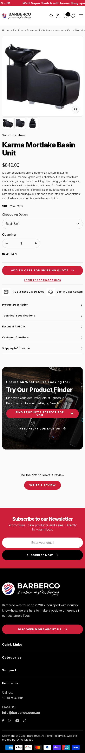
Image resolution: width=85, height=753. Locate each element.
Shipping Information (16, 348)
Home (5, 30)
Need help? (10, 254)
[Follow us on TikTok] (24, 720)
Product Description (15, 304)
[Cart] (65, 16)
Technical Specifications (18, 315)
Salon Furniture (13, 135)
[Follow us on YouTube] (17, 720)
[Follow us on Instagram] (9, 720)
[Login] (58, 16)
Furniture (18, 30)
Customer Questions (15, 337)
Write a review (42, 485)
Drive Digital (24, 739)
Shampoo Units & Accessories (45, 30)
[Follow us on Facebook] (3, 720)
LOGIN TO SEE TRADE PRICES (42, 280)
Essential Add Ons (14, 326)
